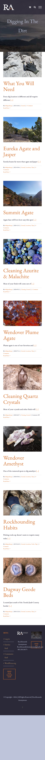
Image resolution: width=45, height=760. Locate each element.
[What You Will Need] (22, 64)
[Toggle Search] (35, 7)
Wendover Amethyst (13, 460)
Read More (6, 108)
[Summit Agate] (22, 193)
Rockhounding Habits (19, 524)
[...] (11, 100)
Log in (7, 639)
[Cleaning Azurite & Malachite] (22, 251)
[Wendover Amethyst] (22, 439)
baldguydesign (8, 106)
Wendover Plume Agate (21, 335)
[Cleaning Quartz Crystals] (22, 377)
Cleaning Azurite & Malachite (21, 273)
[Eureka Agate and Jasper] (22, 129)
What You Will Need (18, 86)
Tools (32, 544)
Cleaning (23, 289)
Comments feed (9, 656)
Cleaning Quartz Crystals (20, 398)
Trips (32, 167)
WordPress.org (9, 663)
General (23, 106)
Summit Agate (18, 212)
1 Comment (29, 106)
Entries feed (7, 646)
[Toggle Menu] (40, 7)
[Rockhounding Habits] (22, 503)
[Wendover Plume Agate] (22, 313)
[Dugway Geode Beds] (22, 570)
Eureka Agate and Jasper (21, 151)
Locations (28, 167)
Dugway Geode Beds (19, 592)
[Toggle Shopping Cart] (30, 7)
